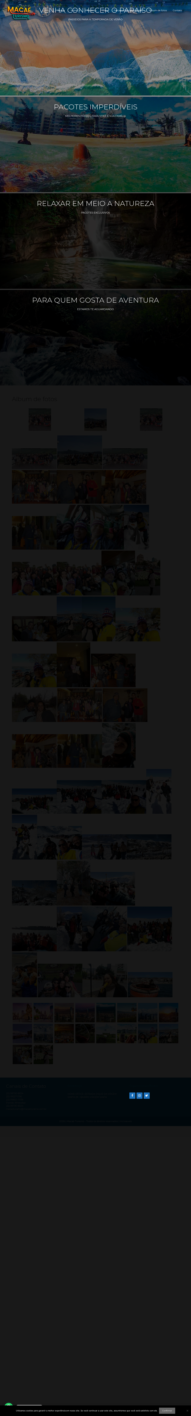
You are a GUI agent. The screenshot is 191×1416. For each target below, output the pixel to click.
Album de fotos (158, 10)
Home (61, 10)
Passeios (91, 10)
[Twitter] (147, 1095)
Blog (105, 10)
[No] (187, 1410)
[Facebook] (132, 1095)
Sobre (74, 10)
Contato (177, 10)
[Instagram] (140, 1095)
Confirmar (167, 1410)
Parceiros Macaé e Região (128, 10)
